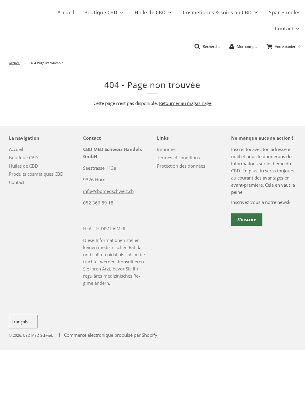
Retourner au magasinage (185, 103)
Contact (16, 182)
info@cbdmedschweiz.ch (108, 191)
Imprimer (166, 149)
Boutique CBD (23, 157)
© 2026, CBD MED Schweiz (31, 335)
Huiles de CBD (23, 166)
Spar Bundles (285, 12)
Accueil (65, 12)
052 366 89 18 (98, 203)
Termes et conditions (178, 157)
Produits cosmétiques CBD (36, 174)
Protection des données (181, 166)
